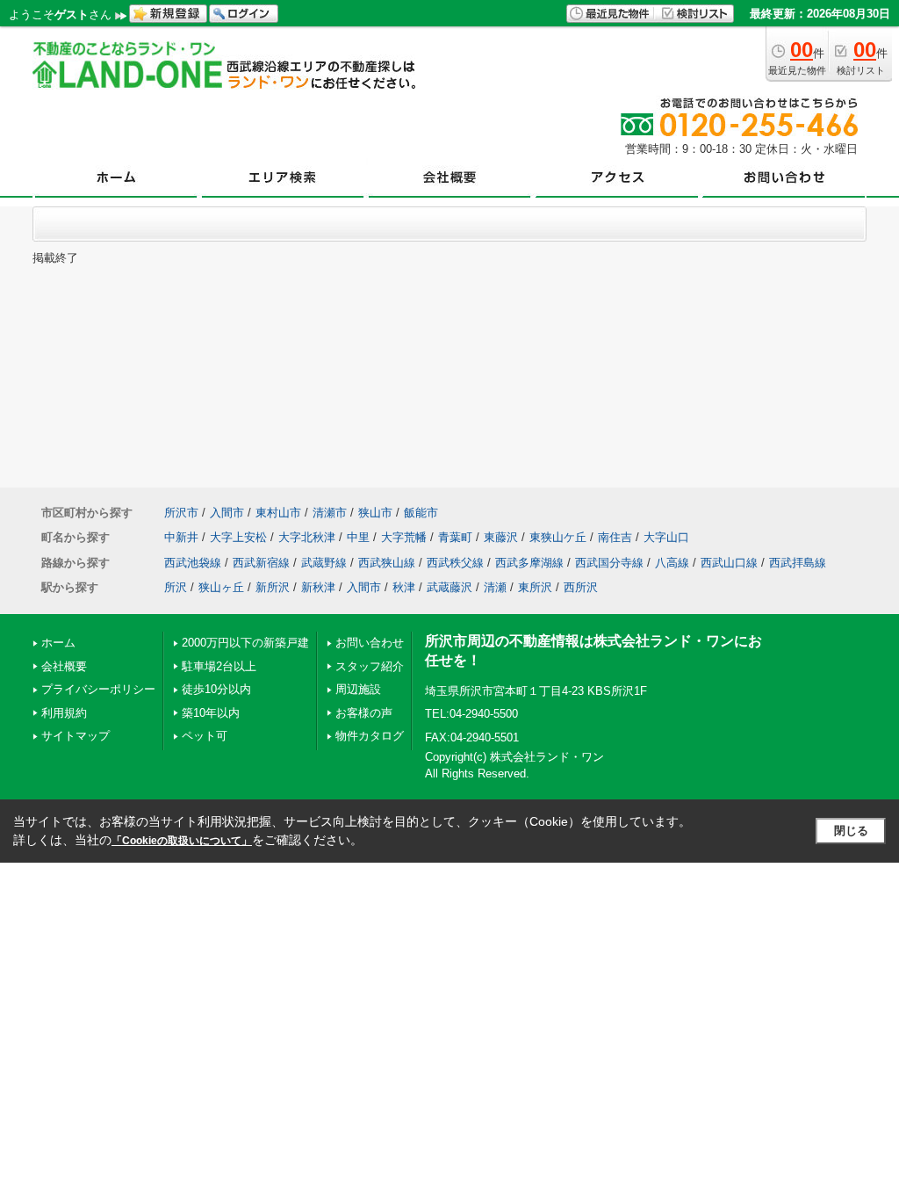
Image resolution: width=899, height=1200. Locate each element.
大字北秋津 (306, 537)
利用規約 (64, 712)
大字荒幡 (404, 537)
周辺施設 (358, 689)
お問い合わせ (369, 642)
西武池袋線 (192, 562)
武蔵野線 (324, 562)
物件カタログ (369, 735)
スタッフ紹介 (369, 666)
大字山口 (666, 537)
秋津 (403, 587)
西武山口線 (729, 562)
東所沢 (535, 587)
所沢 (175, 587)
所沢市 (181, 512)
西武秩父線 (455, 562)
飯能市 (421, 512)
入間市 (227, 512)
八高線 (672, 562)
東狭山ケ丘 (557, 537)
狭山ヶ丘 (221, 587)
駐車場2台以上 (219, 666)
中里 (358, 537)
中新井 (181, 537)
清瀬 (495, 587)
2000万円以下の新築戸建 (245, 642)
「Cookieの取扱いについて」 (181, 841)
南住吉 (615, 537)
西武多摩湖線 (529, 562)
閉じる (851, 830)
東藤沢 (501, 537)
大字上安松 (238, 537)
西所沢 (581, 587)
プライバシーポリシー (98, 689)
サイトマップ (75, 735)
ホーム (58, 642)
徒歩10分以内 (216, 689)
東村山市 (278, 512)
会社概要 (64, 666)
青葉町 (455, 537)
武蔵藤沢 (449, 587)
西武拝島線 (797, 562)
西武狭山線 (386, 562)
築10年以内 (211, 712)
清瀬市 (330, 512)
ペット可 (204, 735)
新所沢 (272, 587)
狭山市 (375, 512)
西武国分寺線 (609, 562)
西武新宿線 (261, 562)
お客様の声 (363, 712)
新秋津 (318, 587)
